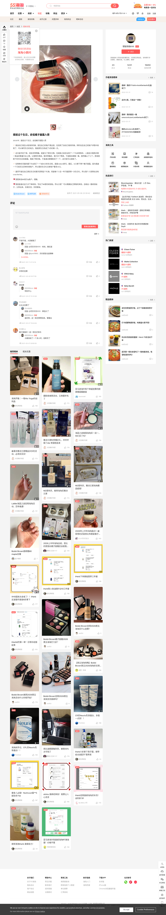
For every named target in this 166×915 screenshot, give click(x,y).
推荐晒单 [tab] (14, 351)
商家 (30, 13)
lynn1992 (22, 238)
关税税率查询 (148, 157)
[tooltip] (24, 46)
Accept (126, 910)
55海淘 (17, 6)
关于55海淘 (31, 882)
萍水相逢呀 (22, 302)
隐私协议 (30, 885)
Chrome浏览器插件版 (107, 889)
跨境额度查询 (148, 166)
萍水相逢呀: (28, 308)
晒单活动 (79, 19)
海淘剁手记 (45, 194)
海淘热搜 (86, 885)
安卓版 (101, 882)
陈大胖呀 (22, 268)
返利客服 (48, 889)
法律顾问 (48, 892)
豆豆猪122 (22, 329)
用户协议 (30, 889)
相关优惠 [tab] (27, 351)
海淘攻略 (31, 19)
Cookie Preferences (145, 910)
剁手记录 (43, 19)
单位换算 (124, 157)
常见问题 (48, 882)
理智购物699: (29, 251)
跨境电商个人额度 (67, 885)
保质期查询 (124, 166)
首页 (11, 26)
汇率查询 (136, 157)
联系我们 (48, 885)
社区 (11, 19)
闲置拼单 (55, 19)
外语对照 (136, 166)
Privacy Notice (40, 911)
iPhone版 (102, 885)
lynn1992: (28, 244)
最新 (20, 19)
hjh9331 (22, 282)
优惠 (20, 13)
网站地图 (30, 892)
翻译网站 (113, 166)
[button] (31, 6)
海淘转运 (67, 19)
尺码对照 (113, 157)
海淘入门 (86, 882)
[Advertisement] (131, 384)
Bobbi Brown (20, 194)
